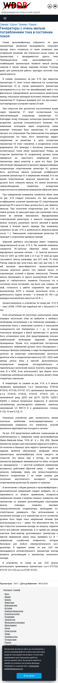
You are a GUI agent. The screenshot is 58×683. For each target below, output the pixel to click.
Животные (9, 602)
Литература (10, 620)
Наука (7, 628)
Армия (8, 597)
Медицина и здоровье (15, 622)
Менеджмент (11, 625)
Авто (7, 594)
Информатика (11, 605)
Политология (10, 631)
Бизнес (8, 600)
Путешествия (10, 640)
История (8, 608)
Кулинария (9, 617)
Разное (32, 24)
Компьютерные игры (14, 611)
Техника (23, 24)
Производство (11, 637)
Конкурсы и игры (12, 614)
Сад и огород (10, 645)
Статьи (13, 24)
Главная (4, 24)
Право (7, 634)
